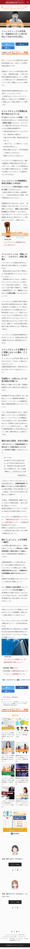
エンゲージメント (4, 938)
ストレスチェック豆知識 (21, 703)
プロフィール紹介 (15, 864)
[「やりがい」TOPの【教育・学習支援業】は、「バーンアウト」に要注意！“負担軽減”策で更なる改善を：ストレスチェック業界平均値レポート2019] (8, 792)
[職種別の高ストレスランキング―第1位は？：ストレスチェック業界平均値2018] (22, 747)
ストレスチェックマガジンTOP (9, 936)
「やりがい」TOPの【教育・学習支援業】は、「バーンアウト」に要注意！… (8, 803)
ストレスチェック (9, 7)
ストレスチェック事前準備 (12, 701)
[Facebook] (15, 869)
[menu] (28, 2)
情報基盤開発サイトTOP (15, 940)
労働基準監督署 (6, 705)
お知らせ (26, 938)
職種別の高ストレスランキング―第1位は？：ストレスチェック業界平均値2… (22, 758)
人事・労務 (12, 938)
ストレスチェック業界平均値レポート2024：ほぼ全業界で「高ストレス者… (8, 735)
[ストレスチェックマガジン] (15, 2)
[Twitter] (12, 869)
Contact (16, 931)
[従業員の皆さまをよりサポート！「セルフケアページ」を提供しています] (22, 792)
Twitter (11, 931)
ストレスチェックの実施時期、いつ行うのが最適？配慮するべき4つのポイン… (8, 758)
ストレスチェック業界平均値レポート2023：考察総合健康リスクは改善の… (8, 781)
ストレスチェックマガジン (18, 945)
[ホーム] (2, 7)
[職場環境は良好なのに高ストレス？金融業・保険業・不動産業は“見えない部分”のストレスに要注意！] (22, 770)
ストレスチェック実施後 (10, 703)
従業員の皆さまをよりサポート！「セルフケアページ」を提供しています (22, 803)
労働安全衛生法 (13, 705)
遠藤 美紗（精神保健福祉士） (13, 697)
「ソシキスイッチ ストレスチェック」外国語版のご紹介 (22, 734)
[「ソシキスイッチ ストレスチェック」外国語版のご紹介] (22, 724)
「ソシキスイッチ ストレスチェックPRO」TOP (14, 934)
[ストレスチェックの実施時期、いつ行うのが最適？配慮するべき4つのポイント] (8, 747)
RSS (19, 931)
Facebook (14, 931)
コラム (4, 701)
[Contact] (17, 869)
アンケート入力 (19, 938)
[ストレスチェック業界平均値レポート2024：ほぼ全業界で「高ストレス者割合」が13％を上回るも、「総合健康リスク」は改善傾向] (8, 724)
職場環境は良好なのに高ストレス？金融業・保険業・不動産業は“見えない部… (22, 781)
